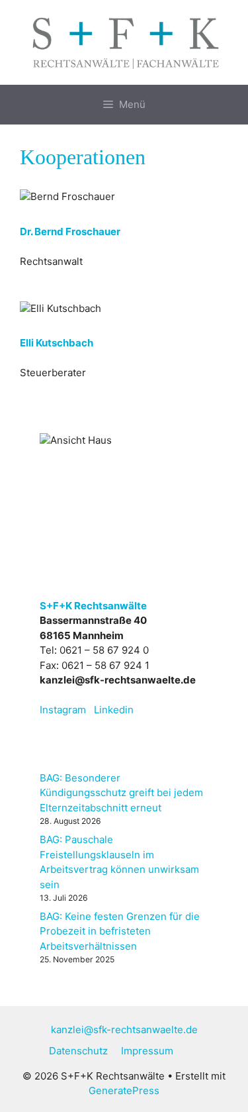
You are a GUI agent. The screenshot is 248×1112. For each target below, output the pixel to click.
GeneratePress (124, 1090)
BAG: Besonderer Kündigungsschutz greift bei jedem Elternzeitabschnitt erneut (121, 793)
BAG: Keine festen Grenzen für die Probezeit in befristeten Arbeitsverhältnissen (120, 931)
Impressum (147, 1050)
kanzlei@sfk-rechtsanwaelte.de (124, 1029)
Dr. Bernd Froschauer (70, 231)
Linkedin (114, 709)
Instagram (63, 709)
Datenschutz (78, 1050)
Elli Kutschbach (56, 342)
